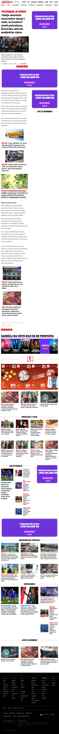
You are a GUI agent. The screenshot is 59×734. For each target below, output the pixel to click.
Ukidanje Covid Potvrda (7, 322)
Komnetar (44, 687)
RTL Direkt (31, 5)
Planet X (43, 691)
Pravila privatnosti (7, 716)
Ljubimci (33, 689)
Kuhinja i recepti (35, 685)
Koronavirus (16, 322)
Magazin (34, 2)
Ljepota (33, 687)
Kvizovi (43, 696)
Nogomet (13, 680)
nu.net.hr (47, 724)
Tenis (13, 691)
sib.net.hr (29, 722)
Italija (22, 322)
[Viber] (24, 66)
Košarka (13, 689)
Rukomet (13, 682)
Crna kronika (16, 5)
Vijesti (2, 5)
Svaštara (43, 693)
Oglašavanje (12, 713)
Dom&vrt (33, 682)
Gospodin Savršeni (24, 696)
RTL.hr (4, 722)
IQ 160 (56, 2)
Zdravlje (33, 698)
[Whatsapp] (22, 66)
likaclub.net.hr (20, 726)
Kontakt (14, 716)
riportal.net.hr (20, 724)
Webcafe (41, 2)
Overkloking (44, 689)
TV (21, 689)
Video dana (44, 698)
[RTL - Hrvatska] (46, 714)
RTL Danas (24, 5)
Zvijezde (22, 680)
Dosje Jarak (48, 5)
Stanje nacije (40, 5)
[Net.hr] (53, 714)
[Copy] (27, 66)
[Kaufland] (29, 359)
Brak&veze (34, 680)
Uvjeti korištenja (20, 713)
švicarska (9, 325)
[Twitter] (20, 66)
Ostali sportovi (14, 693)
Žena (46, 2)
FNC (12, 696)
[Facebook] (17, 66)
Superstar (23, 693)
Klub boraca (14, 685)
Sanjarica (53, 685)
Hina (15, 63)
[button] (2, 340)
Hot (28, 2)
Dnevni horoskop (45, 685)
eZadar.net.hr (40, 724)
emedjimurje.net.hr (21, 722)
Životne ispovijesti (35, 700)
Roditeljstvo (34, 696)
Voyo (22, 700)
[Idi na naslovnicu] (17, 3)
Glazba (22, 685)
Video (53, 680)
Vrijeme (56, 5)
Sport (24, 2)
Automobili (34, 702)
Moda (33, 691)
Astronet (43, 680)
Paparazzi (22, 687)
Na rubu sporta (14, 687)
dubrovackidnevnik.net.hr (30, 724)
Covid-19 (3, 325)
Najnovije (54, 683)
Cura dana (44, 682)
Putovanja (33, 693)
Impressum (5, 713)
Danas (5, 678)
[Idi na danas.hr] (7, 2)
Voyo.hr (14, 722)
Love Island (23, 691)
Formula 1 (13, 698)
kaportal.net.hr (36, 722)
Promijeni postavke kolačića (23, 716)
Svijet (8, 5)
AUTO (51, 2)
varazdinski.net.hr (44, 722)
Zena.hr (9, 722)
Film (22, 682)
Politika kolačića (28, 713)
